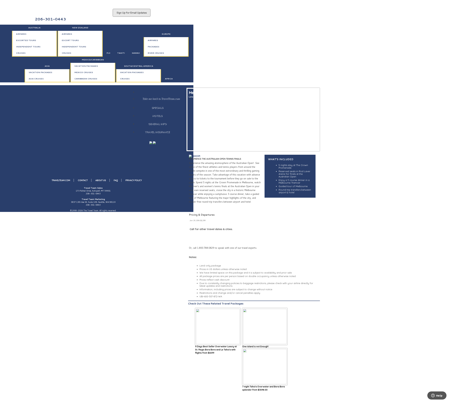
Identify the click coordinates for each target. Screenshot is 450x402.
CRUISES (20, 53)
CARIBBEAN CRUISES (85, 78)
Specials (157, 107)
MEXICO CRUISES (83, 72)
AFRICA (169, 78)
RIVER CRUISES (156, 53)
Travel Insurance (157, 132)
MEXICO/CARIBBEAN (93, 59)
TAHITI (121, 53)
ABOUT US (100, 180)
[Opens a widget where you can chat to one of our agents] (436, 395)
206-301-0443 (93, 193)
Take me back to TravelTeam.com (161, 98)
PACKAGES (153, 46)
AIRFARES (21, 34)
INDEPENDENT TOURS (28, 46)
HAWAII (136, 53)
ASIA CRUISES (36, 78)
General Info (157, 123)
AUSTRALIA (34, 27)
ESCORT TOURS (70, 40)
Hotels (157, 115)
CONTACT (83, 180)
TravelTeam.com (61, 180)
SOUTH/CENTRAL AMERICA (138, 66)
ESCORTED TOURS (26, 40)
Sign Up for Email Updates (131, 12)
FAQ (116, 180)
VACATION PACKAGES (40, 72)
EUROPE (166, 34)
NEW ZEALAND (80, 27)
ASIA (47, 66)
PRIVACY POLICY (134, 180)
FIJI (108, 53)
